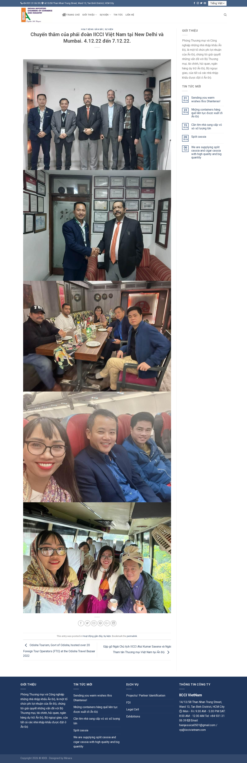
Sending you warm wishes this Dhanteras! (205, 99)
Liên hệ (129, 14)
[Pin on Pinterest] (100, 623)
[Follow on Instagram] (198, 3)
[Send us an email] (205, 3)
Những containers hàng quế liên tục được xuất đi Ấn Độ (207, 113)
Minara (68, 758)
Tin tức (118, 14)
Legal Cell (132, 709)
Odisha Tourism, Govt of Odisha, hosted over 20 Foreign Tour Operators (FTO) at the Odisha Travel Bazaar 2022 (59, 651)
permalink (132, 636)
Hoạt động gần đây (92, 29)
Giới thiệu (88, 14)
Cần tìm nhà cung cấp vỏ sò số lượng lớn (206, 126)
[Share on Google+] (107, 623)
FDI (128, 702)
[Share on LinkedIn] (113, 623)
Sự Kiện (104, 14)
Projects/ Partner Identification (145, 695)
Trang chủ (73, 14)
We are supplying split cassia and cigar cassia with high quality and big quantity (206, 152)
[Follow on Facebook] (194, 3)
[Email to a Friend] (94, 623)
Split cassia (198, 136)
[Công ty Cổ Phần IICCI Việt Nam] (38, 15)
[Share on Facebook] (81, 623)
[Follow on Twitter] (201, 3)
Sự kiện (109, 29)
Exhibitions (133, 716)
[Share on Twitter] (87, 623)
